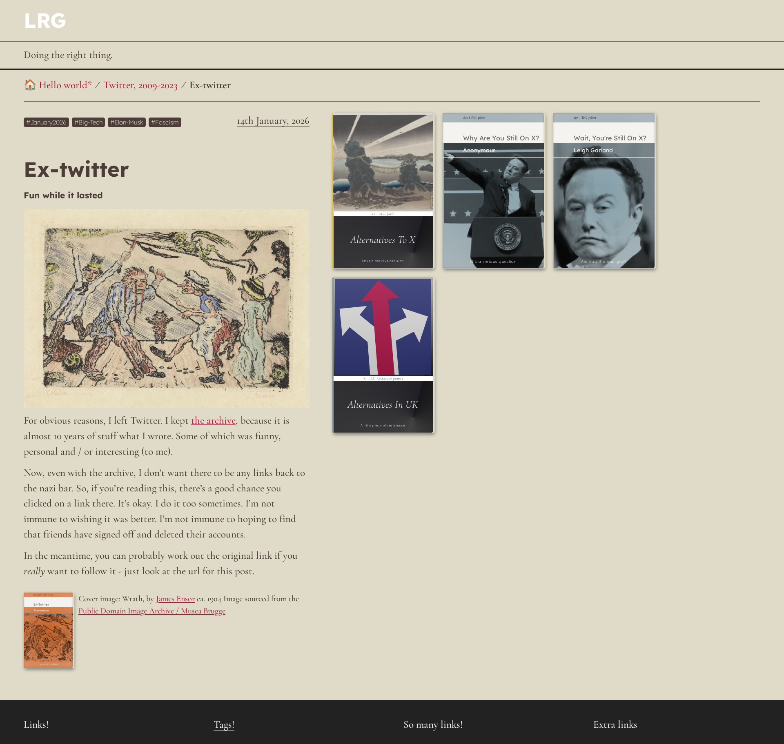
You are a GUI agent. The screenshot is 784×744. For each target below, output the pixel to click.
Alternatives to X (382, 239)
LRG (45, 20)
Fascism (167, 122)
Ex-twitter (210, 85)
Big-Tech (90, 122)
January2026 (48, 122)
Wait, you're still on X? (610, 138)
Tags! (224, 724)
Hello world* (65, 85)
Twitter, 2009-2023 (140, 85)
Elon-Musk (128, 122)
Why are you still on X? (501, 138)
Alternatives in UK (382, 404)
